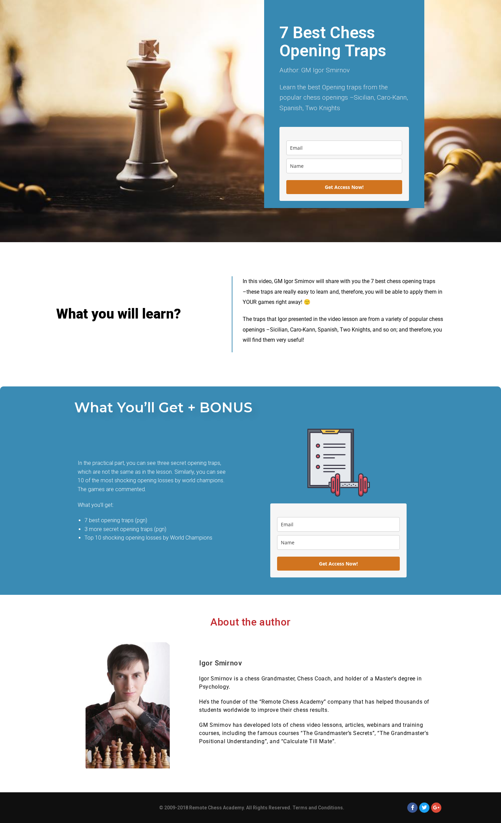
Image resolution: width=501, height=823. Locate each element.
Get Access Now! (344, 187)
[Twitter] (424, 808)
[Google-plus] (436, 808)
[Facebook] (412, 808)
